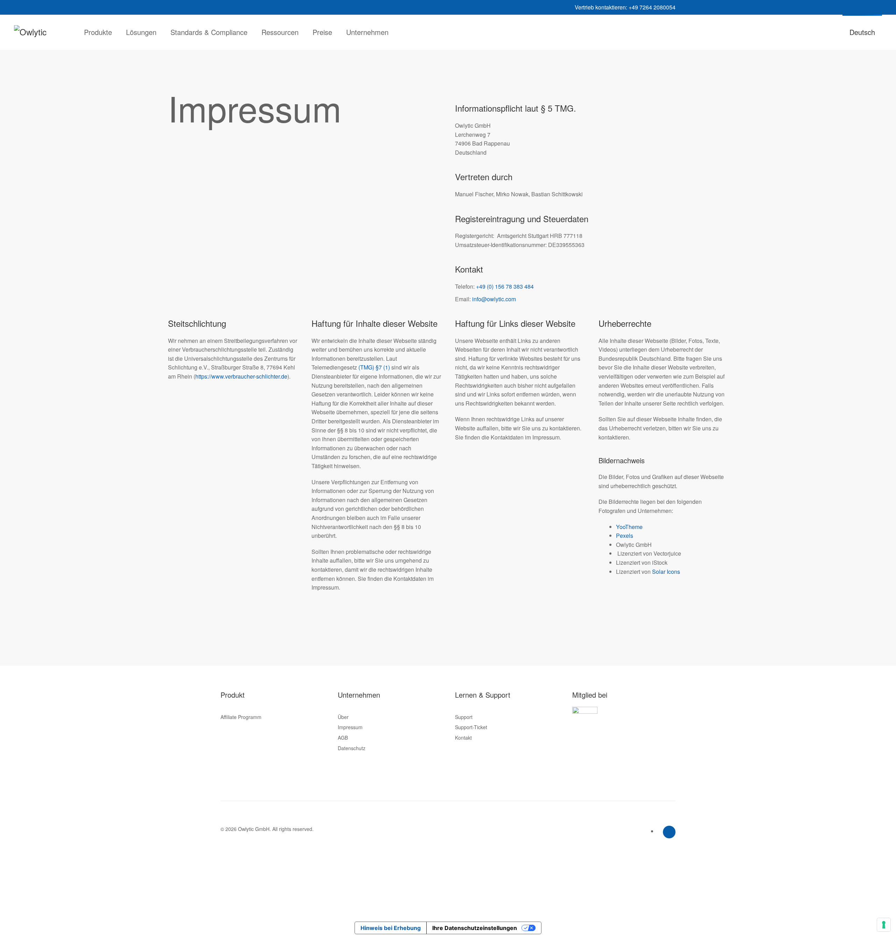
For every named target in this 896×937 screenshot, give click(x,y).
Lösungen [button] (141, 32)
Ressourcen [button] (280, 32)
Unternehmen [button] (367, 32)
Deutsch (862, 32)
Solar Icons (666, 572)
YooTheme (629, 527)
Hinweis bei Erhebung (390, 927)
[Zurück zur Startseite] (42, 32)
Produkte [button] (98, 32)
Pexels (624, 535)
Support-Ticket (471, 727)
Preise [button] (322, 32)
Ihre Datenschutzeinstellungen (474, 927)
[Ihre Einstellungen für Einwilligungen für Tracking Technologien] (883, 924)
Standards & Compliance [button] (208, 32)
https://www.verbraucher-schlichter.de (241, 376)
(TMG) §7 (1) (374, 367)
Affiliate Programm (240, 716)
